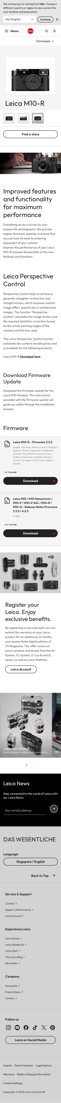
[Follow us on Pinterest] (52, 1027)
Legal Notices (44, 1065)
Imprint (7, 1065)
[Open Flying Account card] (54, 31)
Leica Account (21, 669)
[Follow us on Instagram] (8, 1027)
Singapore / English (30, 862)
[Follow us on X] (44, 1027)
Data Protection (23, 1065)
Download (30, 481)
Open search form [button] (46, 31)
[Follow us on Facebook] (26, 1027)
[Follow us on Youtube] (17, 1027)
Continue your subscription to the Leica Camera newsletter (54, 809)
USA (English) (13, 19)
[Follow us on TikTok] (35, 1027)
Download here (30, 356)
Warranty (8, 1074)
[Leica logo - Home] (30, 31)
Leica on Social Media (30, 1040)
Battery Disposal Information (34, 1074)
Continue (45, 19)
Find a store (30, 134)
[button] (54, 875)
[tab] (27, 765)
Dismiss (57, 19)
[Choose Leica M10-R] (9, 118)
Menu (14, 31)
